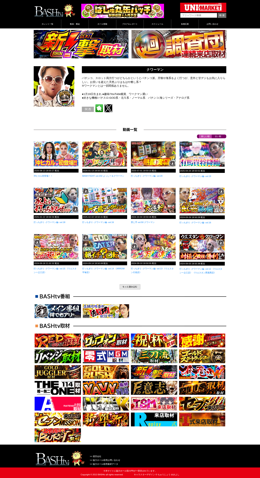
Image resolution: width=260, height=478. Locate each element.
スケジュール (157, 24)
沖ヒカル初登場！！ (43, 176)
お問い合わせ (212, 24)
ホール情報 (102, 24)
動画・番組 (75, 24)
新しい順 (205, 136)
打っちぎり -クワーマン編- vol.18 (49, 222)
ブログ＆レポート (130, 24)
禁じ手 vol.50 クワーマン (143, 222)
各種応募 (185, 24)
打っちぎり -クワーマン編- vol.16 (98, 222)
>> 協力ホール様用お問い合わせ (105, 460)
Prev (39, 44)
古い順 (218, 136)
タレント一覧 (47, 24)
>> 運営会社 (95, 456)
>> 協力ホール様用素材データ (104, 464)
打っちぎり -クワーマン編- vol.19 (195, 176)
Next (123, 44)
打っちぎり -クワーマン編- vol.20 (146, 176)
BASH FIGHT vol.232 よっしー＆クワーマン (103, 176)
